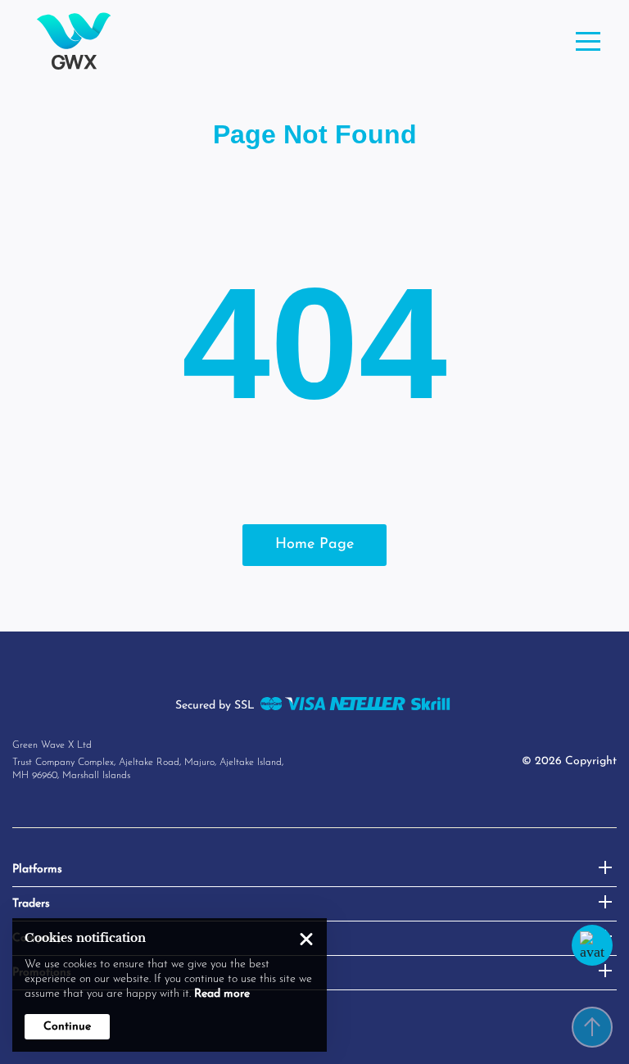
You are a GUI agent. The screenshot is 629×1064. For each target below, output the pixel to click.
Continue (67, 1027)
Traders (31, 904)
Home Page (314, 544)
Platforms (37, 869)
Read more (222, 994)
